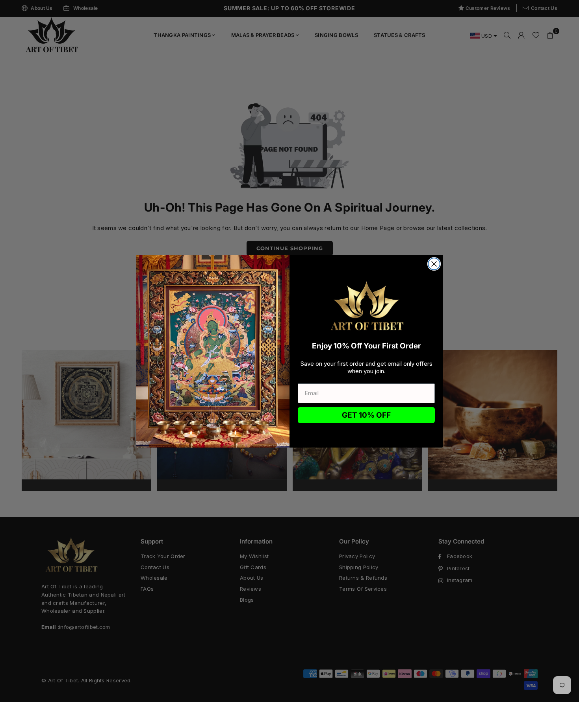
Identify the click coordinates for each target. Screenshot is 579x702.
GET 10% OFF (366, 415)
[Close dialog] (434, 264)
